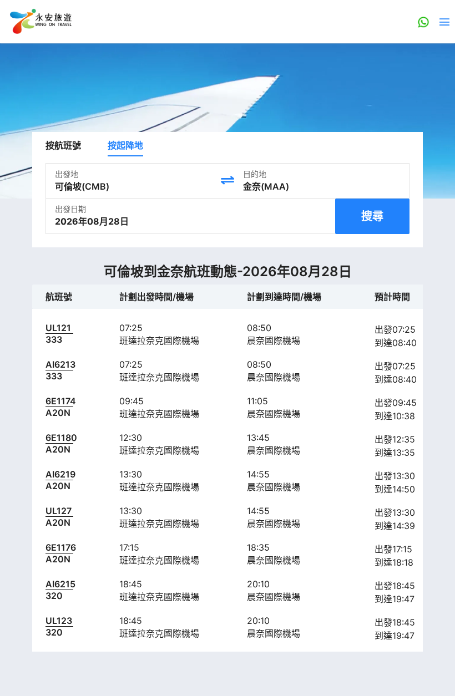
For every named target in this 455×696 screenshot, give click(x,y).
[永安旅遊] (39, 21)
